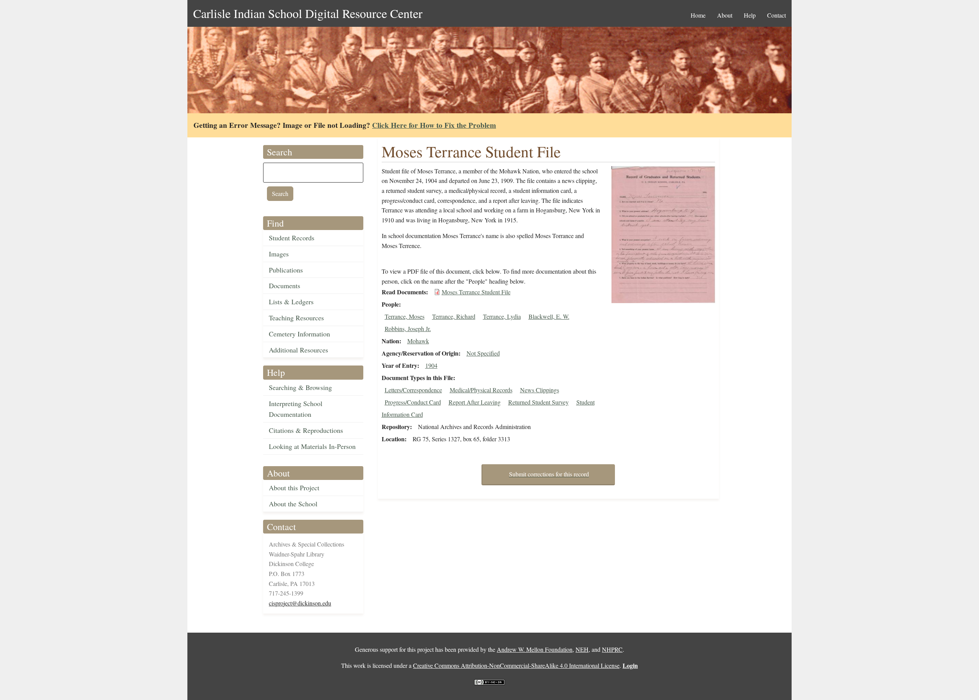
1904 (431, 365)
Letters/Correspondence (413, 390)
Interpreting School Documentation (295, 409)
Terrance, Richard (453, 316)
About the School (293, 503)
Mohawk (418, 341)
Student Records (291, 237)
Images (279, 253)
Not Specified (483, 353)
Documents (284, 285)
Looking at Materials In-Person (312, 446)
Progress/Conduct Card (413, 402)
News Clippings (539, 390)
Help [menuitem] (750, 15)
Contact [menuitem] (776, 15)
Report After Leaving (475, 402)
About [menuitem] (724, 15)
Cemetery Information (299, 333)
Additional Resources (298, 349)
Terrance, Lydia (502, 316)
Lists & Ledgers (291, 301)
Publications (286, 269)
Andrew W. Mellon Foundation (534, 649)
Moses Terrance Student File (476, 292)
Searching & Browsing (300, 387)
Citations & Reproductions (306, 430)
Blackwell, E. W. (549, 316)
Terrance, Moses (404, 316)
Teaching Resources (296, 317)
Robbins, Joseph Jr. (408, 329)
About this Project (294, 487)
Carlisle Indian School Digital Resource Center (308, 13)
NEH (582, 649)
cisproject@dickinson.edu (300, 603)
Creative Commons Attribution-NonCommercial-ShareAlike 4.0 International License (516, 665)
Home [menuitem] (698, 15)
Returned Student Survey (538, 402)
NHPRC (612, 649)
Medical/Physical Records (481, 390)
